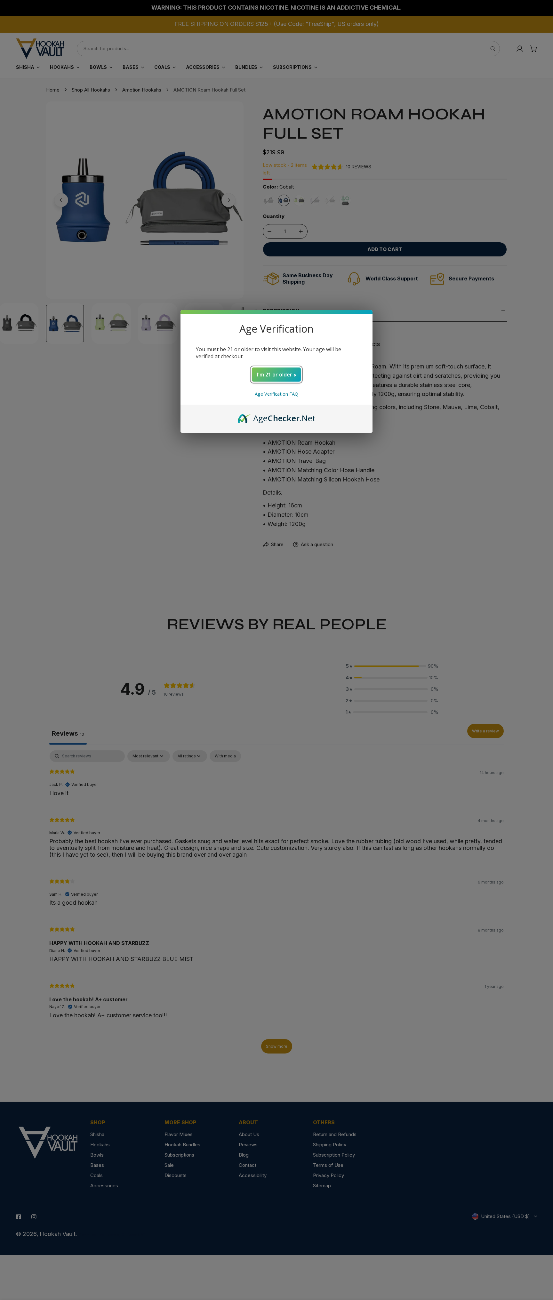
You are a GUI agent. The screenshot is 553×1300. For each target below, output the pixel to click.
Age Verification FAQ (276, 394)
